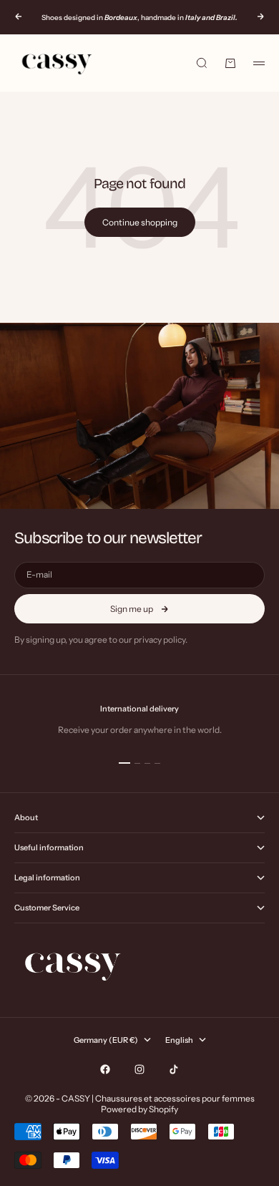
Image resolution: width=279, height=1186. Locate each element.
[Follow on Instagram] (139, 1069)
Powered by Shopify (139, 1109)
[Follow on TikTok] (174, 1069)
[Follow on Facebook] (105, 1069)
